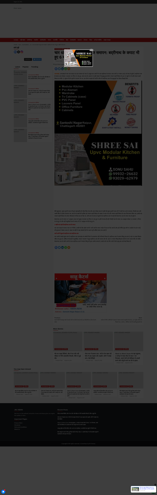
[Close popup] (91, 50)
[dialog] (78, 58)
